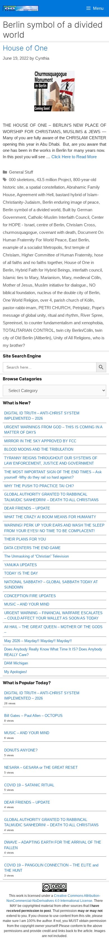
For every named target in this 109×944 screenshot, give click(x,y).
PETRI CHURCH (54, 307)
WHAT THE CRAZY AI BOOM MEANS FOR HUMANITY (50, 517)
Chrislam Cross (80, 224)
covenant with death (57, 232)
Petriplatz (81, 307)
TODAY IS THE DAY (21, 573)
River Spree (91, 315)
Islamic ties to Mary (20, 277)
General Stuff (21, 172)
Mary (66, 277)
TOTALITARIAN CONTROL (28, 330)
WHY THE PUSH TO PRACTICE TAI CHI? (39, 486)
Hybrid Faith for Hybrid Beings (42, 270)
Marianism (50, 277)
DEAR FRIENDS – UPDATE (27, 508)
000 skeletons (21, 179)
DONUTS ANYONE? (20, 750)
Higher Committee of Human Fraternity (57, 255)
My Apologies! (15, 672)
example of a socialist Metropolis (32, 247)
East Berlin (79, 239)
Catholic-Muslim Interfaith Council (58, 217)
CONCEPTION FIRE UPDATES (30, 596)
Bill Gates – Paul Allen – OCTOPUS (33, 716)
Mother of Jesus (17, 285)
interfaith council (87, 270)
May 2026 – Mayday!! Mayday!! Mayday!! (38, 641)
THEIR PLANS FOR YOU (25, 539)
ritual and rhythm (63, 315)
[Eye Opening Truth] (21, 8)
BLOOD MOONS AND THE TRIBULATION (38, 449)
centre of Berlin (50, 224)
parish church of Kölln (73, 300)
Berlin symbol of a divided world (31, 209)
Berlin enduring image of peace (70, 202)
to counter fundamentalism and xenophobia (63, 322)
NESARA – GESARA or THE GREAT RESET (41, 767)
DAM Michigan (16, 663)
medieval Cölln (87, 277)
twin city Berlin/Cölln (74, 330)
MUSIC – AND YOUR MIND (26, 604)
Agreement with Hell (35, 194)
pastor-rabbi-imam (19, 307)
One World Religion (20, 300)
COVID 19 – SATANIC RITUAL (29, 785)
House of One (25, 48)
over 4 (46, 300)
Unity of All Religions (72, 337)
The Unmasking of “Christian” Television (36, 556)
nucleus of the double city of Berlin (68, 292)
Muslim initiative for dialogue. (61, 285)
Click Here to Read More (74, 156)
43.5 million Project (54, 179)
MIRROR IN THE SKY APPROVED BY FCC (40, 441)
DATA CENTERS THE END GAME (32, 548)
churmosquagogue (20, 232)
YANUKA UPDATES (20, 565)
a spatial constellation (45, 187)
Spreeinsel (12, 322)
